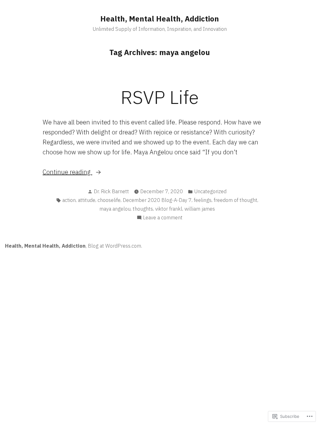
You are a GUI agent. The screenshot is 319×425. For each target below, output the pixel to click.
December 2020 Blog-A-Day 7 (157, 200)
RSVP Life (160, 97)
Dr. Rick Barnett (111, 191)
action (69, 200)
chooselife (109, 200)
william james (199, 208)
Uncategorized (210, 191)
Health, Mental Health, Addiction (159, 19)
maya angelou (115, 208)
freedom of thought (235, 200)
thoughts (143, 208)
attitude (86, 200)
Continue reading (67, 172)
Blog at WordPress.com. (115, 245)
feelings (203, 200)
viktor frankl (168, 208)
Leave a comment (163, 218)
